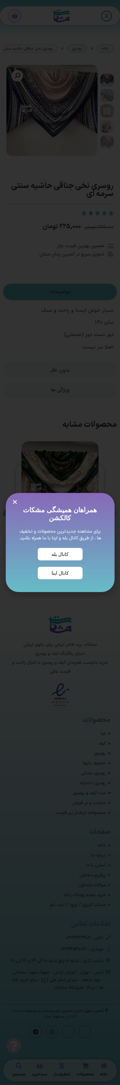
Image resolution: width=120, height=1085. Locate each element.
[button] (15, 502)
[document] (60, 542)
